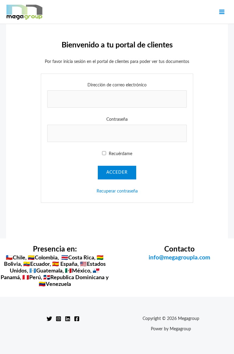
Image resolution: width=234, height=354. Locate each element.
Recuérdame (120, 154)
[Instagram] (58, 318)
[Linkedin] (67, 318)
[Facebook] (77, 318)
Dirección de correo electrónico (117, 85)
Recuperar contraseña (117, 191)
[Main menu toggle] (222, 12)
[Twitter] (49, 318)
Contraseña (117, 119)
